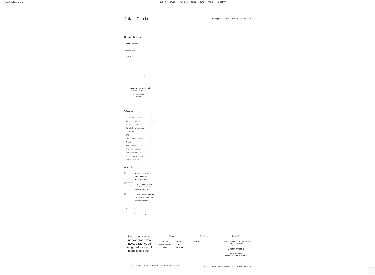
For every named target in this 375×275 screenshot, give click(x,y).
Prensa (211, 2)
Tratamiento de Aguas (134, 156)
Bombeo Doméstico (133, 124)
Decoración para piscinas (135, 138)
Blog (202, 2)
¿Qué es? (162, 2)
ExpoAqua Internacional (150, 265)
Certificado (130, 131)
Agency (128, 214)
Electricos (129, 142)
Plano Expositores (188, 2)
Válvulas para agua (133, 160)
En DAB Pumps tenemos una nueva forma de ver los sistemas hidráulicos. (144, 185)
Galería (173, 2)
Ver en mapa (236, 246)
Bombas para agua (133, 121)
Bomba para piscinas (134, 117)
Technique (144, 214)
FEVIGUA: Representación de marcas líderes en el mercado (144, 196)
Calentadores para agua (135, 128)
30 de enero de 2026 (141, 190)
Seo (135, 214)
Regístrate (222, 2)
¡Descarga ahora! (130, 51)
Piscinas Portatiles (133, 149)
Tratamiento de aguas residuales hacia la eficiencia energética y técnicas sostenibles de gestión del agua (144, 175)
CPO (127, 135)
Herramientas (131, 145)
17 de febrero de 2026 (142, 179)
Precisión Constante (133, 153)
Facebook (197, 241)
